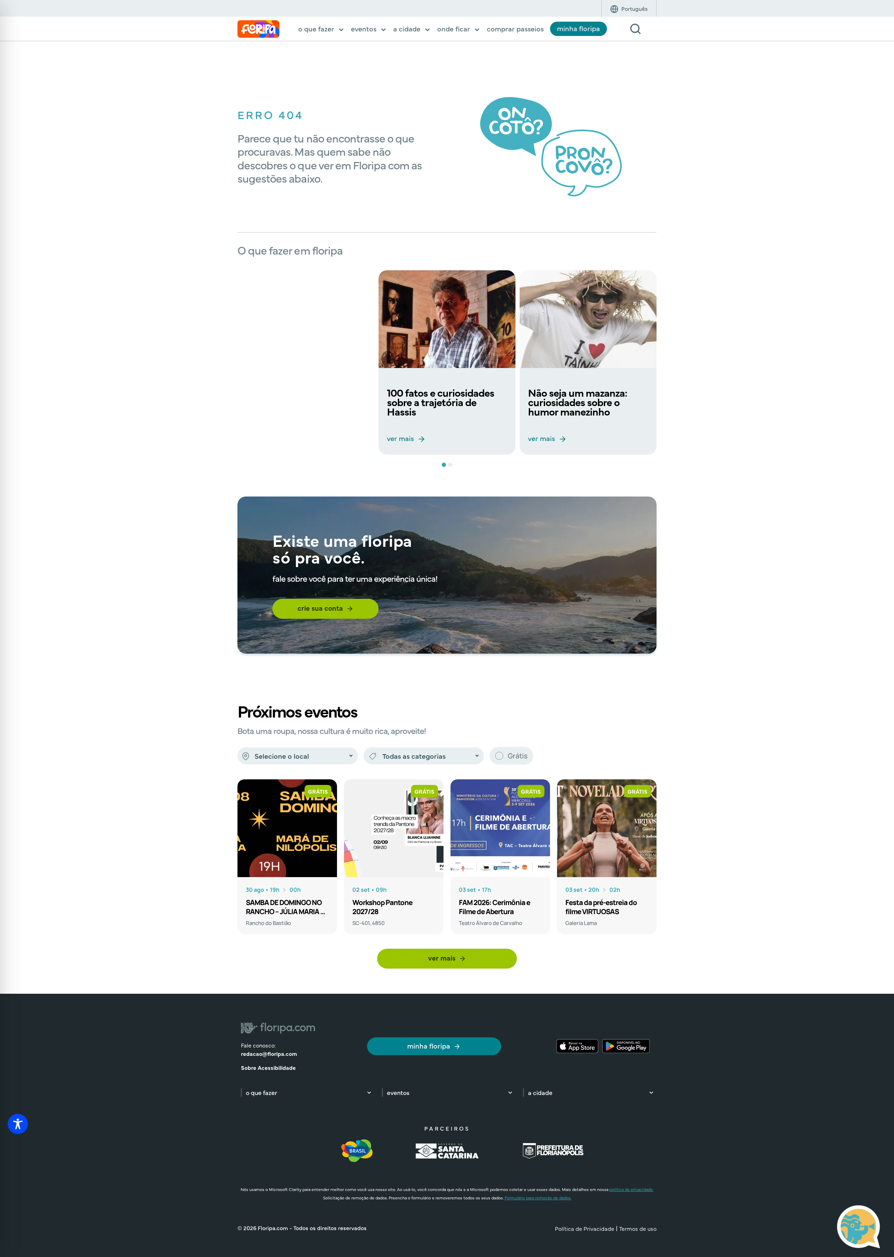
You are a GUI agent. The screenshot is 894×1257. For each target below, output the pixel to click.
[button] (321, 29)
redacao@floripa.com (269, 1053)
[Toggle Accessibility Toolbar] (18, 1124)
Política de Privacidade (584, 1228)
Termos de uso (638, 1228)
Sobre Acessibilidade (268, 1067)
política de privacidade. (631, 1189)
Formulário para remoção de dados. (538, 1197)
